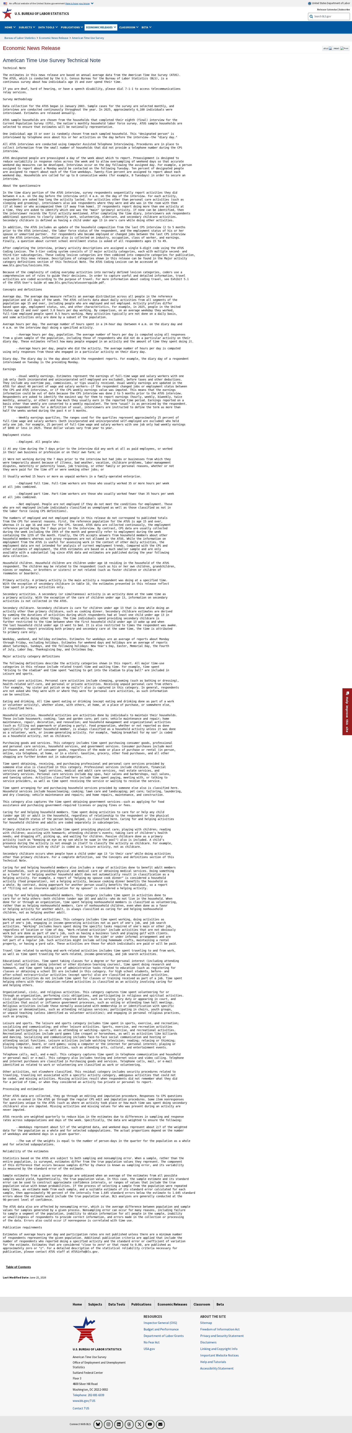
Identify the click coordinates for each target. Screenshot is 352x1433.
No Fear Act (152, 1342)
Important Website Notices (219, 1355)
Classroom (202, 1304)
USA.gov (149, 1349)
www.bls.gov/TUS (84, 1401)
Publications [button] (70, 27)
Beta (220, 1304)
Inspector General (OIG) (160, 1323)
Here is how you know (77, 3)
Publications (141, 1304)
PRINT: (337, 48)
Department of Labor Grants (164, 1336)
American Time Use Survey (88, 38)
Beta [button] (145, 27)
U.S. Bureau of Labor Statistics (42, 13)
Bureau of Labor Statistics (20, 38)
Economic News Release (53, 38)
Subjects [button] (26, 27)
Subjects (95, 1304)
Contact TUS (81, 1408)
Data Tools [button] (46, 27)
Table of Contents (18, 1267)
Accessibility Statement (217, 1368)
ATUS (326, 48)
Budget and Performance (161, 1329)
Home (77, 1304)
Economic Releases (172, 1304)
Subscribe (344, 9)
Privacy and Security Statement (222, 1336)
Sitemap (206, 1323)
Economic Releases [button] (99, 27)
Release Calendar (327, 9)
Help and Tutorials (213, 1362)
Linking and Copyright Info (219, 1349)
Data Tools (116, 1304)
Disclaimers (208, 1342)
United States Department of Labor (330, 3)
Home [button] (9, 27)
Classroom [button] (127, 27)
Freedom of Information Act (220, 1329)
